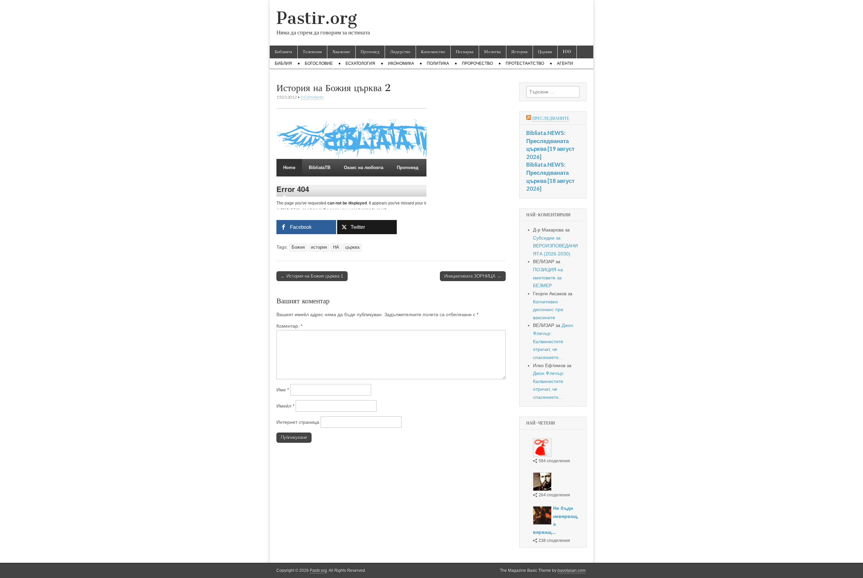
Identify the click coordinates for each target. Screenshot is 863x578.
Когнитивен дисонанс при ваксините (548, 309)
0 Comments (312, 97)
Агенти (565, 63)
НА (336, 247)
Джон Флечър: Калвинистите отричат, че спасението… (553, 341)
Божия (298, 247)
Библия (283, 63)
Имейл (285, 406)
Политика (438, 63)
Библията (283, 52)
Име (282, 389)
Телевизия (312, 52)
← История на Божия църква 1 (312, 276)
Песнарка (465, 52)
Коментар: (289, 326)
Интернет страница (297, 422)
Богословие (319, 63)
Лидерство (400, 52)
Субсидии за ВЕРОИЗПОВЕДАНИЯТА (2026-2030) (555, 245)
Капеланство (433, 52)
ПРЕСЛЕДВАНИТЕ (550, 118)
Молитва (492, 52)
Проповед (370, 52)
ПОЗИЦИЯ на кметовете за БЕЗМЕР (548, 277)
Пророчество (477, 63)
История (519, 52)
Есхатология (360, 63)
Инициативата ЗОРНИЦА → (472, 276)
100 (567, 52)
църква (352, 247)
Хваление (341, 52)
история (319, 247)
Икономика (401, 63)
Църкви (545, 52)
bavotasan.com (572, 570)
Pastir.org (316, 18)
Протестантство (525, 63)
